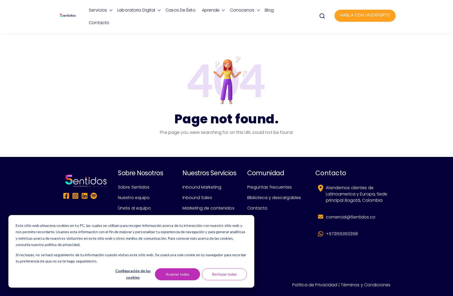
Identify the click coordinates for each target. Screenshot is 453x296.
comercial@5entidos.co (350, 217)
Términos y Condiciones (365, 285)
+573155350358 (342, 234)
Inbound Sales (197, 198)
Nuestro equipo (134, 198)
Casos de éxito (180, 10)
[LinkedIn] (84, 197)
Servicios (98, 10)
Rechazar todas (224, 274)
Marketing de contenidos (208, 208)
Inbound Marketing (201, 187)
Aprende (211, 10)
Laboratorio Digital (136, 10)
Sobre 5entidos (133, 187)
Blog (269, 10)
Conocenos (242, 10)
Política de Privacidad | (315, 285)
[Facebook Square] (66, 197)
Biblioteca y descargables (274, 198)
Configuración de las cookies (133, 273)
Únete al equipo (134, 208)
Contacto (99, 23)
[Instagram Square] (75, 197)
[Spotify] (93, 197)
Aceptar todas (177, 274)
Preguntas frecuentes (269, 187)
